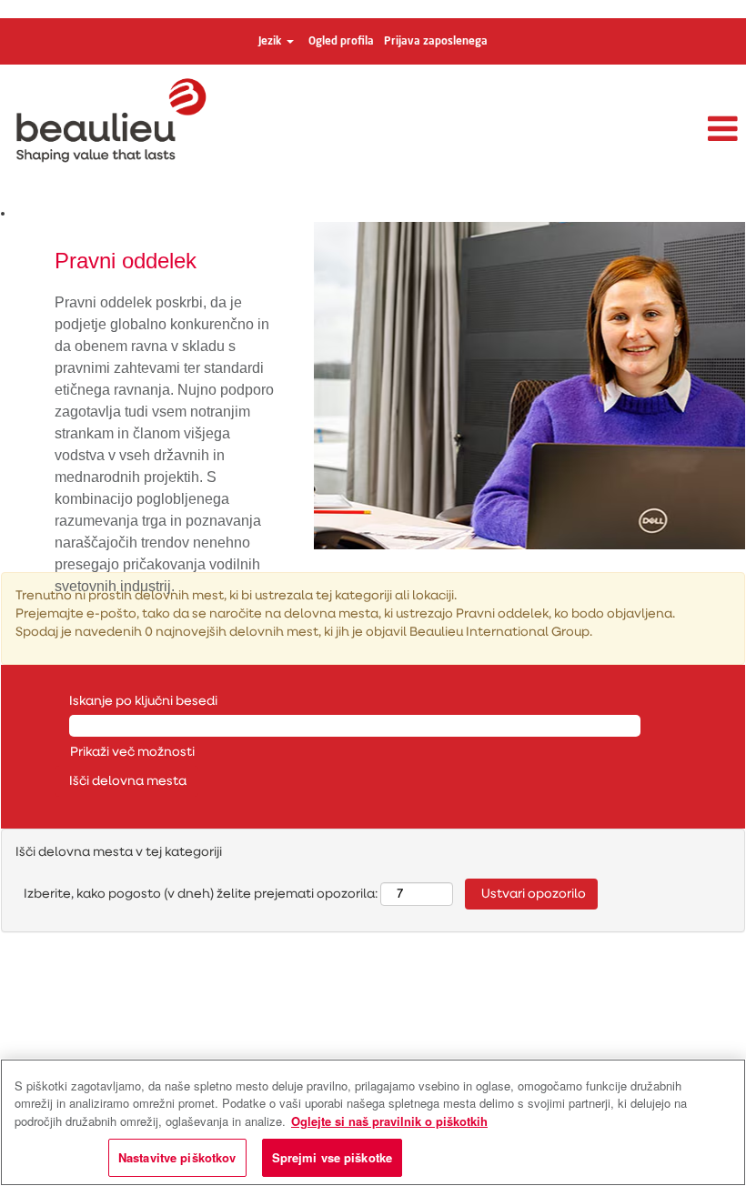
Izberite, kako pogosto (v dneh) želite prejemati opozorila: (201, 894)
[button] (622, 130)
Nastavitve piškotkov (177, 1157)
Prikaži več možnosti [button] (132, 752)
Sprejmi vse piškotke (332, 1157)
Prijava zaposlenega (436, 41)
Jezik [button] (271, 41)
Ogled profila (341, 41)
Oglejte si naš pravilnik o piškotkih (389, 1121)
